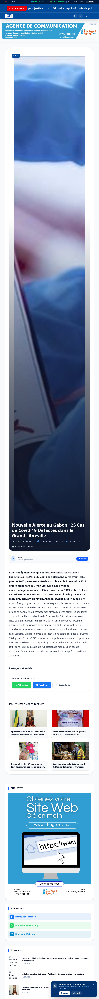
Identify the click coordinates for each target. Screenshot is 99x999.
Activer (65, 993)
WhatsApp (23, 685)
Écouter (83, 559)
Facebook (43, 685)
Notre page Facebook (25, 916)
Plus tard (76, 993)
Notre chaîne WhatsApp (26, 925)
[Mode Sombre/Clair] (86, 16)
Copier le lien (65, 685)
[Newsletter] (75, 16)
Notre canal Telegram (25, 934)
